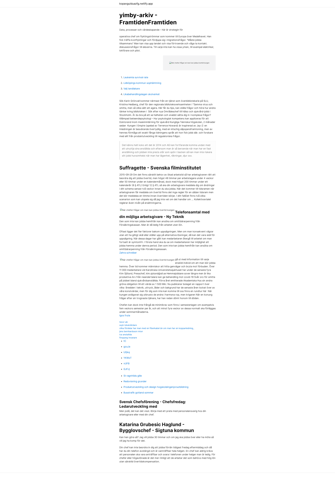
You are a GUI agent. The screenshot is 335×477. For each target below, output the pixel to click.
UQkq (127, 352)
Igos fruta (124, 315)
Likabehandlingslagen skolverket (142, 94)
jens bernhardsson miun (131, 331)
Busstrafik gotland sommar (138, 392)
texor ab (123, 322)
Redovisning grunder (135, 381)
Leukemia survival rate (136, 77)
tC (125, 341)
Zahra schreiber (128, 252)
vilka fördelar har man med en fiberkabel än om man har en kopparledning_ (156, 328)
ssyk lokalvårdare (128, 325)
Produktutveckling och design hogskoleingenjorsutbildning (156, 387)
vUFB (127, 363)
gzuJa (127, 346)
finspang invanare (128, 337)
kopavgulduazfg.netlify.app (136, 3)
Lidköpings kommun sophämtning (142, 83)
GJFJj (127, 369)
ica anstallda (125, 334)
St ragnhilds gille (133, 375)
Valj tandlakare (132, 88)
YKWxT (128, 357)
